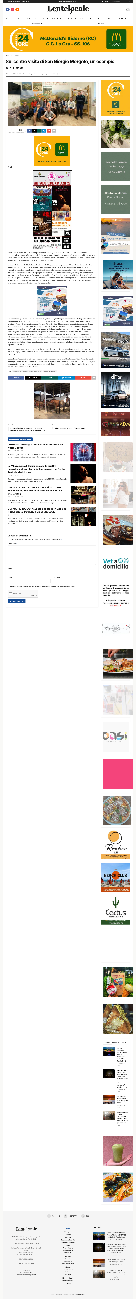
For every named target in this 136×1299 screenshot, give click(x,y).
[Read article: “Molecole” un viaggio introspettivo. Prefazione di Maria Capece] (83, 452)
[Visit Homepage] (68, 10)
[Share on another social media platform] (54, 131)
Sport (70, 19)
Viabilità (101, 24)
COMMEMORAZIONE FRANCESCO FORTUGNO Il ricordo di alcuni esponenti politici (123, 1116)
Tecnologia (67, 1274)
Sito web (57, 577)
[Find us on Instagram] (12, 9)
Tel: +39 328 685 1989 (26, 1263)
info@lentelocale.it (26, 1272)
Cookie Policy (25, 1)
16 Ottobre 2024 (116, 1279)
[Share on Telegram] (44, 131)
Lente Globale (122, 19)
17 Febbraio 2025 (11, 74)
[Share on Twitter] (34, 131)
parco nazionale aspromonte (32, 371)
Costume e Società (42, 19)
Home (7, 55)
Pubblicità (16, 1)
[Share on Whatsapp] (39, 131)
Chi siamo (9, 1)
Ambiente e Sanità (58, 19)
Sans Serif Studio (80, 1294)
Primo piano (10, 19)
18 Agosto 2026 (14, 515)
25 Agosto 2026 (116, 1255)
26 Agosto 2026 (14, 451)
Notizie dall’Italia (68, 1261)
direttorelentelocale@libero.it (26, 1274)
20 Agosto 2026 (14, 496)
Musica (92, 19)
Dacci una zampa (67, 1280)
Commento (12, 543)
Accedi (105, 1)
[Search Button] (129, 1)
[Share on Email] (49, 131)
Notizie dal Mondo (68, 1263)
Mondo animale (37, 24)
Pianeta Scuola (68, 1250)
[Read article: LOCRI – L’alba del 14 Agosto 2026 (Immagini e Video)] (99, 1263)
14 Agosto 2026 (116, 1264)
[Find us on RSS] (17, 9)
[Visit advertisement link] (68, 39)
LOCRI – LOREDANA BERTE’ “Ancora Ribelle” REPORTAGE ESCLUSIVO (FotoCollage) (116, 1235)
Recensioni (67, 1252)
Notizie (100, 19)
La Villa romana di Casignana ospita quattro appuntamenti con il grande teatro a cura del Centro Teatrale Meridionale (37, 469)
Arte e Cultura (80, 19)
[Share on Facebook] (29, 131)
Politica (29, 19)
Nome (10, 568)
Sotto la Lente (68, 1272)
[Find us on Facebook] (8, 9)
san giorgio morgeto (50, 371)
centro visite (17, 371)
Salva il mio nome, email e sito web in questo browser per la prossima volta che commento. (42, 586)
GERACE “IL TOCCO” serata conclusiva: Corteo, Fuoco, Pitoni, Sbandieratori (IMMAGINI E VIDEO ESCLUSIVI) (35, 490)
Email (10, 577)
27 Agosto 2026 (116, 1239)
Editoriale (110, 19)
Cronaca (21, 19)
